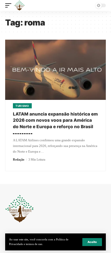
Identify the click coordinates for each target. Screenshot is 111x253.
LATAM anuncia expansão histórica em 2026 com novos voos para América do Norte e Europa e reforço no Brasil (55, 120)
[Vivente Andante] (19, 5)
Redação (18, 159)
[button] (92, 242)
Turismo (22, 105)
